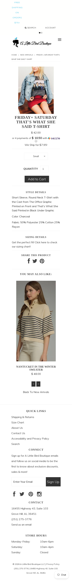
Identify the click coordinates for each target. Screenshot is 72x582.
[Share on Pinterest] (42, 262)
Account (50, 28)
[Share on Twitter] (34, 262)
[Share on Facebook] (29, 262)
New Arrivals (26, 55)
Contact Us (18, 433)
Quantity (30, 168)
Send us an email (21, 524)
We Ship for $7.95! (36, 145)
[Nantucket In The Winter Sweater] (36, 360)
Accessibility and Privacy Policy (30, 438)
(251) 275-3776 (21, 568)
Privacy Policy (52, 564)
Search (31, 28)
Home (14, 55)
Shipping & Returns (22, 417)
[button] (36, 139)
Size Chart (17, 422)
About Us (17, 427)
